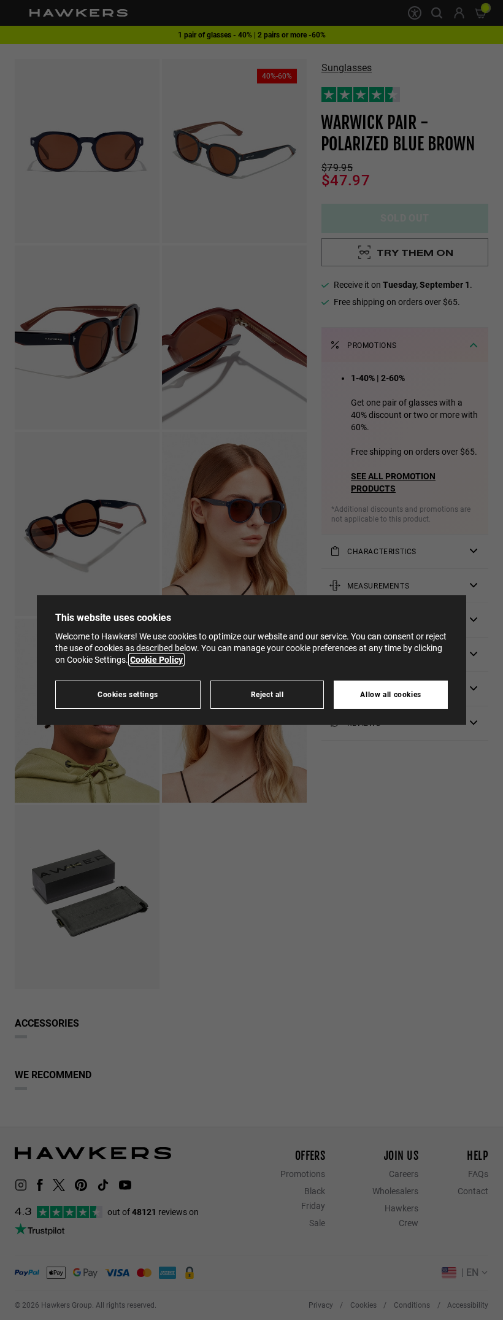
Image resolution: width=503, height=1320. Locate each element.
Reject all (267, 694)
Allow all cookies (390, 694)
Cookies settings (128, 694)
